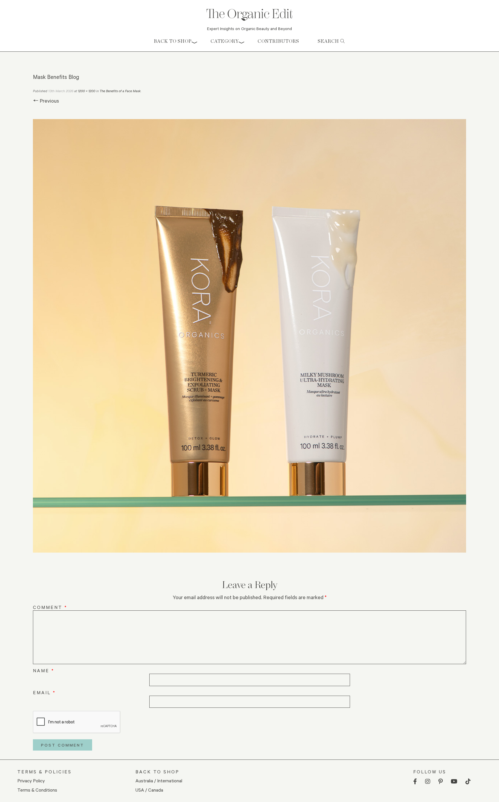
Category (225, 41)
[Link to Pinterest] (440, 782)
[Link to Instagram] (427, 782)
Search (329, 41)
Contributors (278, 41)
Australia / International (158, 780)
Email (44, 692)
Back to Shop (173, 41)
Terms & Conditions (37, 790)
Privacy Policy (31, 780)
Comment (50, 607)
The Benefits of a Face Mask (120, 91)
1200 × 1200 (86, 91)
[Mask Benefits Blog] (249, 335)
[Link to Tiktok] (468, 782)
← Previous (46, 100)
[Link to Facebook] (415, 782)
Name (43, 670)
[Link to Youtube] (454, 782)
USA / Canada (149, 790)
